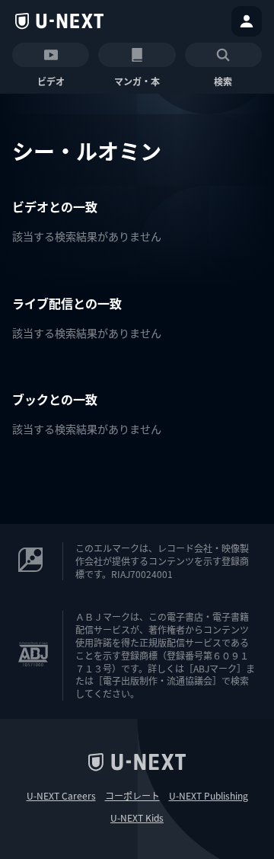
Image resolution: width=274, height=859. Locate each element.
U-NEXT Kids (137, 818)
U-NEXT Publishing (208, 796)
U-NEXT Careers (61, 796)
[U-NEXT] (59, 21)
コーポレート (132, 796)
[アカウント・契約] (246, 21)
